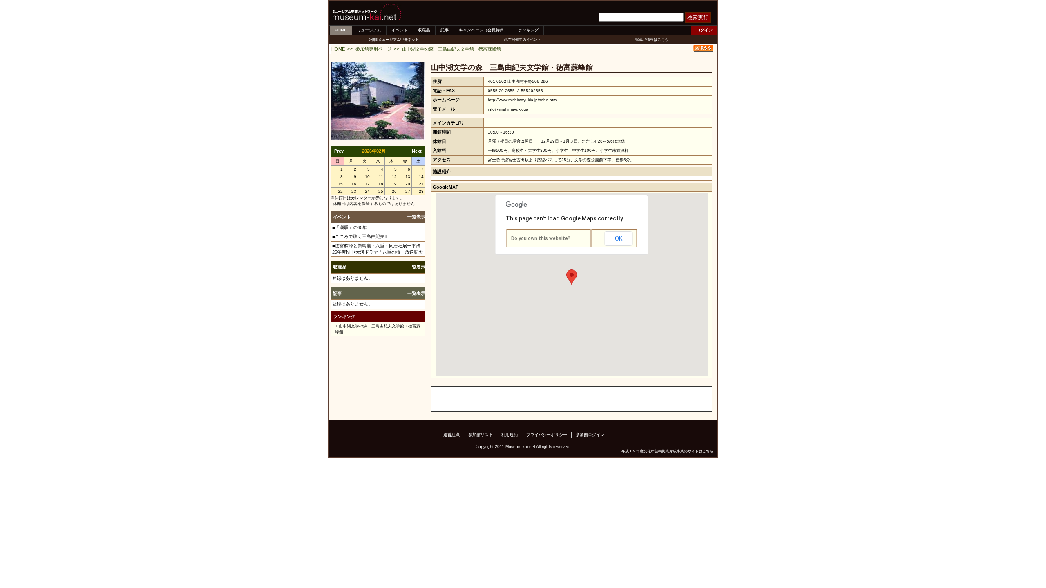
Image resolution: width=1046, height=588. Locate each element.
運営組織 (451, 434)
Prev (339, 151)
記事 (444, 30)
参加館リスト (480, 434)
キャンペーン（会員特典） (483, 30)
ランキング (528, 30)
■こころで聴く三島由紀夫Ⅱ (359, 236)
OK (618, 238)
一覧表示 (416, 216)
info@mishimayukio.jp (508, 109)
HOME (341, 30)
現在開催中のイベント (522, 40)
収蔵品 (424, 30)
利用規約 (509, 434)
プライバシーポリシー (546, 434)
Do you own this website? (540, 238)
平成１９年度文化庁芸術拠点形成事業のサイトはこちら (667, 451)
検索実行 (698, 17)
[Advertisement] (527, 399)
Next (417, 151)
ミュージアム (369, 30)
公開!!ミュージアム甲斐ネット (394, 40)
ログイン (704, 30)
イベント (399, 30)
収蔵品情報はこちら (651, 40)
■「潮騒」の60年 (349, 227)
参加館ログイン (590, 434)
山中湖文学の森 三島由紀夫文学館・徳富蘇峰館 (451, 49)
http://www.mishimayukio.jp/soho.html (522, 100)
